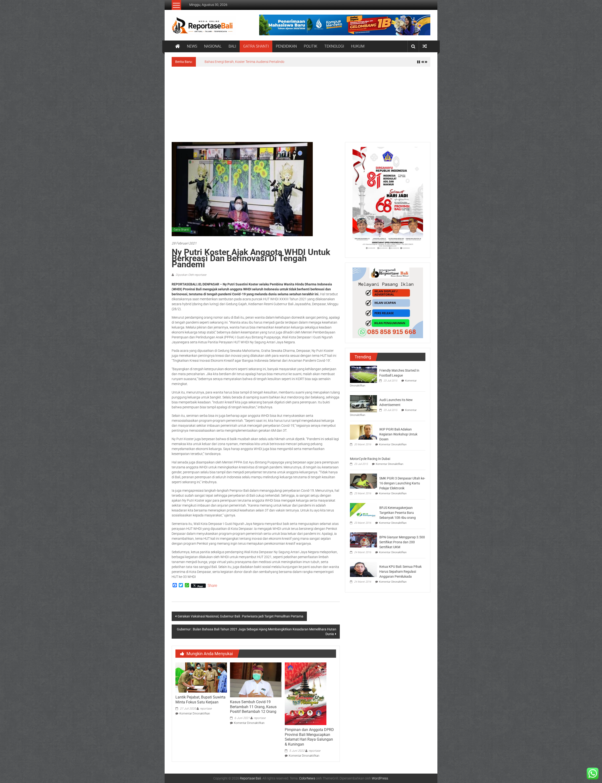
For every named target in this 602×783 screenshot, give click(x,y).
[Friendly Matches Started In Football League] (363, 374)
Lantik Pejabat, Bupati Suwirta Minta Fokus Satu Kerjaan (200, 699)
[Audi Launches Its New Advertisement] (363, 403)
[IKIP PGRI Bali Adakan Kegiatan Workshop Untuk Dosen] (363, 432)
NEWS (192, 46)
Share (212, 586)
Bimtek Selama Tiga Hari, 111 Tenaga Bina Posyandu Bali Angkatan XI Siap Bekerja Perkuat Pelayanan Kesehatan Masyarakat (296, 62)
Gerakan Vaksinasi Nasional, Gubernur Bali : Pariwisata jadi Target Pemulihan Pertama (240, 616)
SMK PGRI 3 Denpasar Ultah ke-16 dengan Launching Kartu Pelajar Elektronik (402, 483)
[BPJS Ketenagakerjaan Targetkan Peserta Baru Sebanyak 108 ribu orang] (363, 510)
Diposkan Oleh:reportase (190, 274)
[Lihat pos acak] (425, 46)
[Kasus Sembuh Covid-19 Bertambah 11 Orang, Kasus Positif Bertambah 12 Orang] (255, 680)
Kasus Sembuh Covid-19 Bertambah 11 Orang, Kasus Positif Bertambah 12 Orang (253, 707)
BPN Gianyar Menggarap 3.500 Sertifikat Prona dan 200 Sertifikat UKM (402, 542)
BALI (232, 46)
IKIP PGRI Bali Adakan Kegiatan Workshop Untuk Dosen (398, 434)
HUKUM (357, 46)
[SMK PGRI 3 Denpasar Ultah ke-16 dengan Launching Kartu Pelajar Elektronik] (363, 481)
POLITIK (310, 46)
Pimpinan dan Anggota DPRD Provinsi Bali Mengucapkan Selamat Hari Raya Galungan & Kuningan (309, 736)
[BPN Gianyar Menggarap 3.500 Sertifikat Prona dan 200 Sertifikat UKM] (363, 540)
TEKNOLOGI (334, 46)
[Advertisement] (301, 102)
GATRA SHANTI (256, 46)
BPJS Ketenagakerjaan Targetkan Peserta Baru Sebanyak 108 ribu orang (397, 512)
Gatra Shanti (181, 229)
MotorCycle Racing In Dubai (370, 459)
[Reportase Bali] (177, 46)
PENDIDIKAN (286, 46)
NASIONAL (213, 46)
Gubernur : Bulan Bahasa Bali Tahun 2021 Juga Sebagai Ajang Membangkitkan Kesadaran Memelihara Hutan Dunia (256, 631)
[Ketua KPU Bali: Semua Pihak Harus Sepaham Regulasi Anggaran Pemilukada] (363, 569)
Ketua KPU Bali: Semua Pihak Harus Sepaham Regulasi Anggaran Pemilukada (400, 571)
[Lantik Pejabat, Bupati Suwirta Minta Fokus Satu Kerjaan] (201, 677)
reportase (206, 708)
